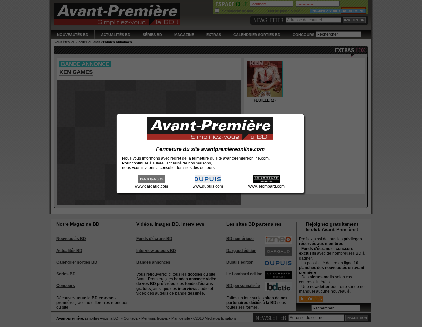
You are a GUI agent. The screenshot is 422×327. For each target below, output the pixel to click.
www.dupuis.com (208, 186)
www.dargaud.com (151, 186)
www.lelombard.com (266, 186)
